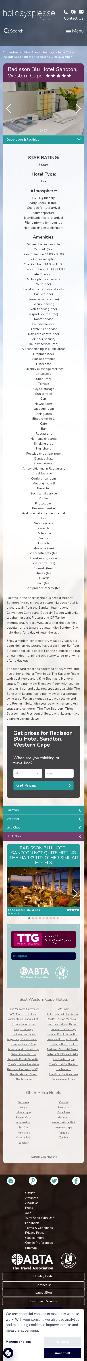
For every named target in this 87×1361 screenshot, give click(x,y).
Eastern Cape (23, 1117)
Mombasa (63, 1107)
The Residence (23, 1079)
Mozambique (24, 1112)
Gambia (63, 1102)
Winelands (23, 1132)
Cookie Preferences (39, 1243)
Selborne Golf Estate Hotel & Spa (65, 1054)
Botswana (23, 1102)
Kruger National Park (64, 1122)
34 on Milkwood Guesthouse (23, 1009)
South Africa (65, 52)
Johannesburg (23, 1122)
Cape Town (63, 1112)
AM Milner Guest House (23, 1014)
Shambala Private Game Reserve (25, 1059)
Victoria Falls (23, 1137)
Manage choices (18, 1341)
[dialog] (43, 1335)
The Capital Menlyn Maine (23, 1064)
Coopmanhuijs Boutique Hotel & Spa (27, 1019)
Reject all (63, 1341)
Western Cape (63, 1127)
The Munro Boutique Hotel (63, 1074)
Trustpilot (19, 956)
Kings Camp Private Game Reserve (26, 1039)
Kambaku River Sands (23, 1034)
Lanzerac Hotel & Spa (23, 1044)
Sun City (24, 1127)
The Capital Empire (64, 1059)
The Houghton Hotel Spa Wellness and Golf (31, 1069)
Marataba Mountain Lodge (23, 1049)
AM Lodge (63, 1009)
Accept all (62, 1353)
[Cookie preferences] (8, 1352)
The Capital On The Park (63, 1064)
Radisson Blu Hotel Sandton (54, 57)
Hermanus (64, 1117)
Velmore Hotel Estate (63, 1079)
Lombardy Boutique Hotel (64, 1044)
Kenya (23, 1107)
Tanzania (63, 1132)
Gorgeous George (23, 1029)
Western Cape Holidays (18, 57)
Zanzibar (24, 1142)
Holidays (49, 52)
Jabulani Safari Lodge (63, 1029)
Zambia (63, 1137)
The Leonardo (63, 1069)
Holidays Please (30, 52)
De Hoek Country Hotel (23, 1024)
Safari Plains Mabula (23, 1054)
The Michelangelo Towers (23, 1074)
